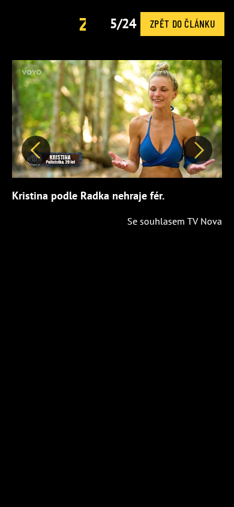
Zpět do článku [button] (182, 23)
